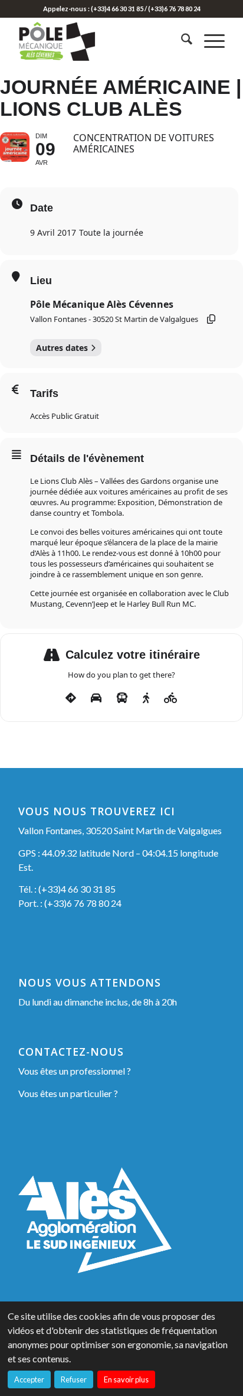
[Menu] (208, 40)
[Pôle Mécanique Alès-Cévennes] (100, 40)
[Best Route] (71, 698)
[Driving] (96, 698)
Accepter (29, 1379)
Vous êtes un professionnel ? (74, 1070)
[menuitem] (180, 40)
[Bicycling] (170, 698)
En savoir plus (126, 1379)
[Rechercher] (180, 40)
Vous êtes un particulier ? (68, 1093)
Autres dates (62, 347)
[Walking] (146, 698)
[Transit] (122, 698)
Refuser (74, 1379)
